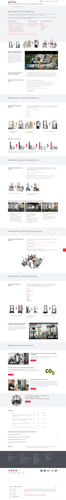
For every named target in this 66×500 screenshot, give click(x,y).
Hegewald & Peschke (44, 26)
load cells (46, 175)
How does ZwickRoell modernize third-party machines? (16, 439)
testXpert (43, 242)
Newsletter (47, 460)
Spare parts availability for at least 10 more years (16, 25)
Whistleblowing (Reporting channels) (26, 458)
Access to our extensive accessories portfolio (16, 29)
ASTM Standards (35, 457)
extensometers (51, 175)
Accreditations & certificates (25, 459)
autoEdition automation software (36, 242)
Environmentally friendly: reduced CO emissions (16, 30)
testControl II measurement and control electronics (34, 110)
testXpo (47, 456)
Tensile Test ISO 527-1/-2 (37, 459)
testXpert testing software (31, 116)
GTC (21, 456)
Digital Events (48, 457)
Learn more (33, 360)
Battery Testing (35, 458)
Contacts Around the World (25, 461)
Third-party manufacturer (33, 26)
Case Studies (48, 459)
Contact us (28, 401)
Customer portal (48, 1)
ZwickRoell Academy (49, 458)
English (42, 1)
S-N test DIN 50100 (36, 461)
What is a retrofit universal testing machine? (15, 434)
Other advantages (30, 90)
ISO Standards (35, 456)
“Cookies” (51, 68)
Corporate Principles (24, 457)
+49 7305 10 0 (10, 460)
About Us (22, 460)
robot (34, 246)
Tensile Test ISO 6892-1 (36, 460)
